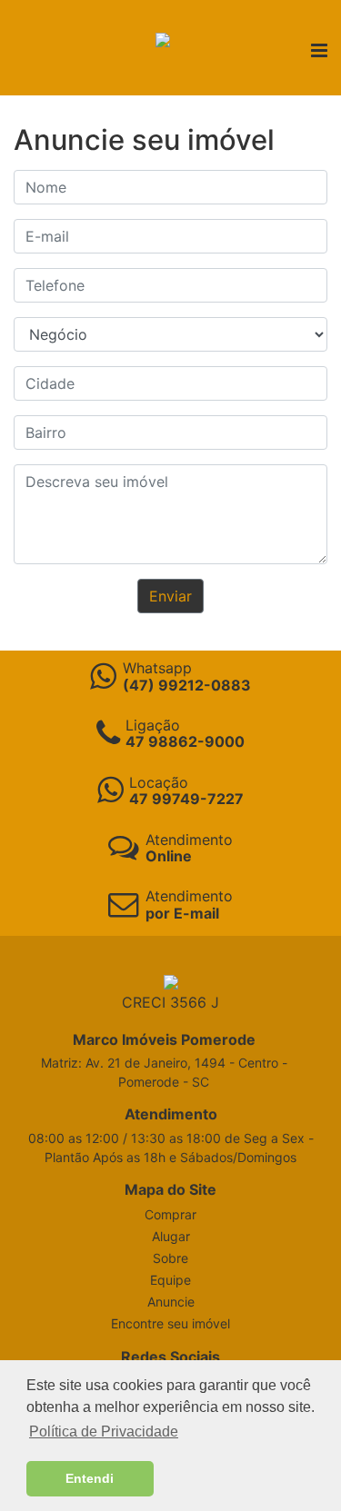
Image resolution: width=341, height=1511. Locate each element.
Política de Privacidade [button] (103, 1431)
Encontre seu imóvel (170, 1323)
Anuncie (171, 1301)
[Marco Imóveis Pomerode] (162, 38)
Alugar (171, 1236)
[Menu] (319, 52)
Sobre (170, 1258)
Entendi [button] (89, 1478)
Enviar (170, 596)
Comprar (170, 1214)
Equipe (170, 1279)
